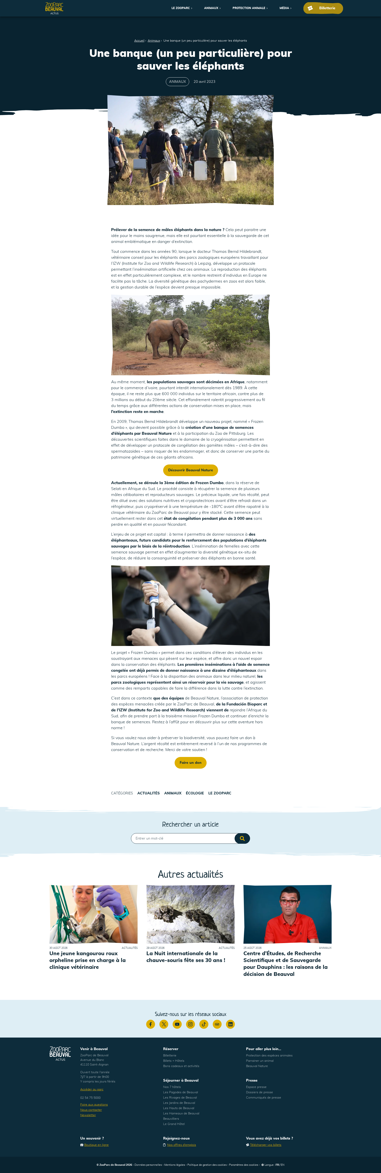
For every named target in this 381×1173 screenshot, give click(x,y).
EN (282, 1165)
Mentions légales (174, 1165)
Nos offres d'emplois (181, 1145)
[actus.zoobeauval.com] (54, 8)
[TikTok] (203, 1024)
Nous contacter (91, 1110)
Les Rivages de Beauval (180, 1097)
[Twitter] (163, 1024)
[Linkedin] (230, 1024)
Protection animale (249, 8)
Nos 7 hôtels (172, 1087)
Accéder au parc (91, 1089)
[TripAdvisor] (217, 1024)
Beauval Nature (257, 1066)
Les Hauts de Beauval (178, 1108)
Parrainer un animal (260, 1060)
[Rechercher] (242, 838)
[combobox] (190, 838)
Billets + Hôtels (173, 1060)
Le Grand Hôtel (174, 1124)
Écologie (195, 793)
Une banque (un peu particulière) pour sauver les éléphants (205, 40)
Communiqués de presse (263, 1097)
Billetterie (169, 1055)
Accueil (139, 40)
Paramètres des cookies (243, 1165)
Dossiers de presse (259, 1092)
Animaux (211, 8)
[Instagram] (190, 1024)
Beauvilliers (171, 1118)
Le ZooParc (181, 8)
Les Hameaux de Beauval (181, 1113)
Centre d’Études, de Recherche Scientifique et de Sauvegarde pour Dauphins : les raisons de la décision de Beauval (285, 964)
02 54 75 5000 (90, 1097)
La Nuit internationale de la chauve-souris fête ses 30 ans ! (185, 957)
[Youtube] (177, 1024)
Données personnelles (148, 1165)
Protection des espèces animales (269, 1055)
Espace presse (256, 1087)
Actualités (148, 793)
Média (284, 8)
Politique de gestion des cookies (207, 1165)
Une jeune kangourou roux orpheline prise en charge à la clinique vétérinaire (87, 960)
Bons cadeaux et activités (181, 1066)
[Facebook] (150, 1024)
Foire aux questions (94, 1104)
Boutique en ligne (96, 1145)
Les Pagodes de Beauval (180, 1092)
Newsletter (88, 1115)
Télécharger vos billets (265, 1145)
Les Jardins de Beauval (179, 1103)
